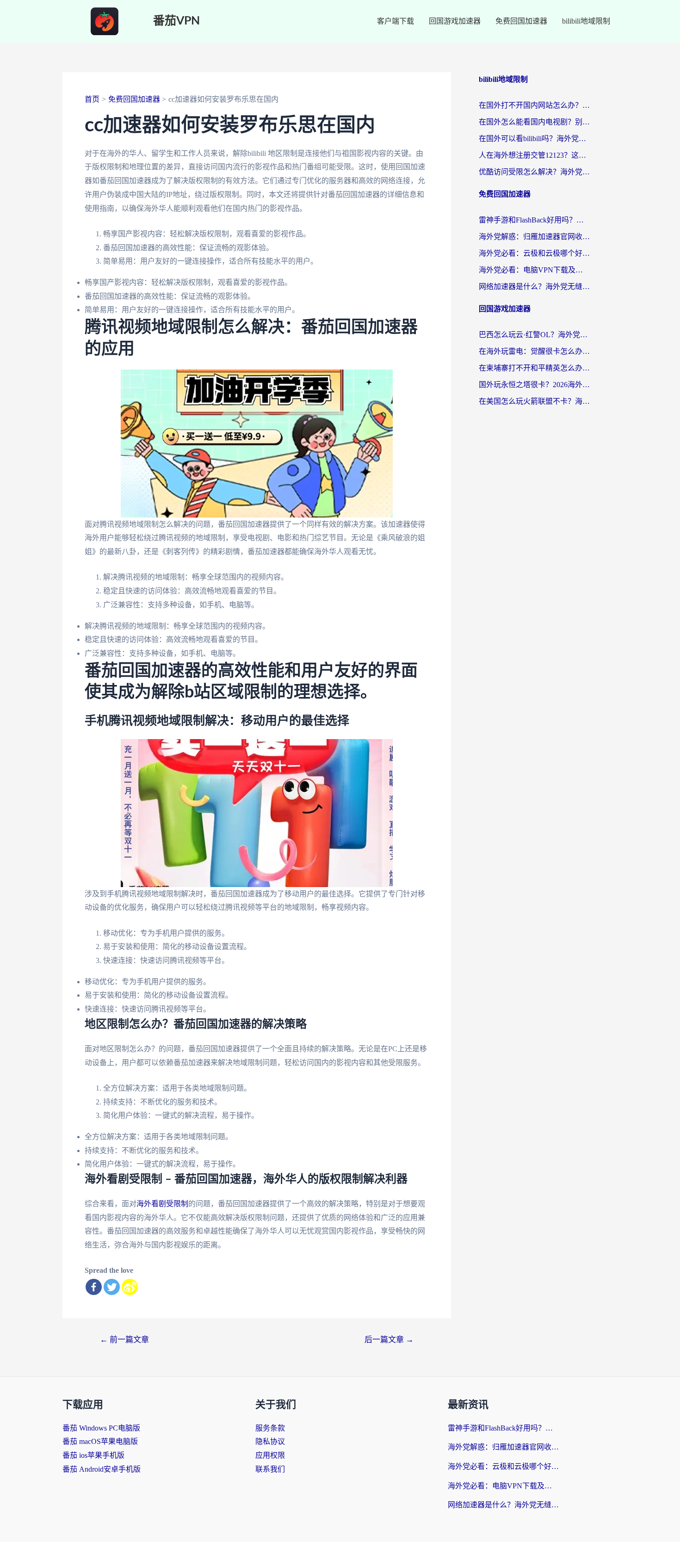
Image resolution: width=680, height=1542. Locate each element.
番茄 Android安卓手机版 (101, 1469)
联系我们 (270, 1469)
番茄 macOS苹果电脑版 (100, 1441)
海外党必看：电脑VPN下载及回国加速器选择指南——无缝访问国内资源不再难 (534, 270)
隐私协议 (270, 1441)
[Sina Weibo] (130, 1287)
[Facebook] (94, 1287)
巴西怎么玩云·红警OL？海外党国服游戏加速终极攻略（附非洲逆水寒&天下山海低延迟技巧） (534, 335)
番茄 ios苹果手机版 (93, 1455)
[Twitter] (112, 1287)
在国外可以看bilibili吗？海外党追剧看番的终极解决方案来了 (534, 138)
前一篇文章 (124, 1340)
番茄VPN (176, 21)
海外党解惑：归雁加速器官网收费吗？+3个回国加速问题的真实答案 (534, 237)
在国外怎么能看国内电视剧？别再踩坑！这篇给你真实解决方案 (534, 122)
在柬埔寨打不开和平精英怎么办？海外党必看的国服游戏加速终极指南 (534, 368)
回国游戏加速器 (455, 21)
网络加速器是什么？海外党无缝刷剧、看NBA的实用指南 (534, 286)
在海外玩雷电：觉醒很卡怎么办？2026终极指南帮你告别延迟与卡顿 (534, 351)
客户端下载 (395, 21)
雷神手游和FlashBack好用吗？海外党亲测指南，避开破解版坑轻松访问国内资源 (534, 220)
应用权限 (270, 1455)
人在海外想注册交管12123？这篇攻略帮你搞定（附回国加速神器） (534, 155)
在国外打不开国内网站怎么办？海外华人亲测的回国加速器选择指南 (534, 105)
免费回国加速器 (521, 21)
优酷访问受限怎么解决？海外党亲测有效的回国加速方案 (534, 172)
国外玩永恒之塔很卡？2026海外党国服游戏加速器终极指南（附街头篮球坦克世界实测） (534, 385)
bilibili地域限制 (586, 21)
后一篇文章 (389, 1340)
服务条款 (270, 1428)
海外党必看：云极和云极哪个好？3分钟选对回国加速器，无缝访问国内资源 (534, 253)
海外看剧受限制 (162, 1204)
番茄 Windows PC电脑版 (101, 1428)
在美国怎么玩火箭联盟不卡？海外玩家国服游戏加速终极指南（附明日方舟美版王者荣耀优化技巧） (534, 401)
